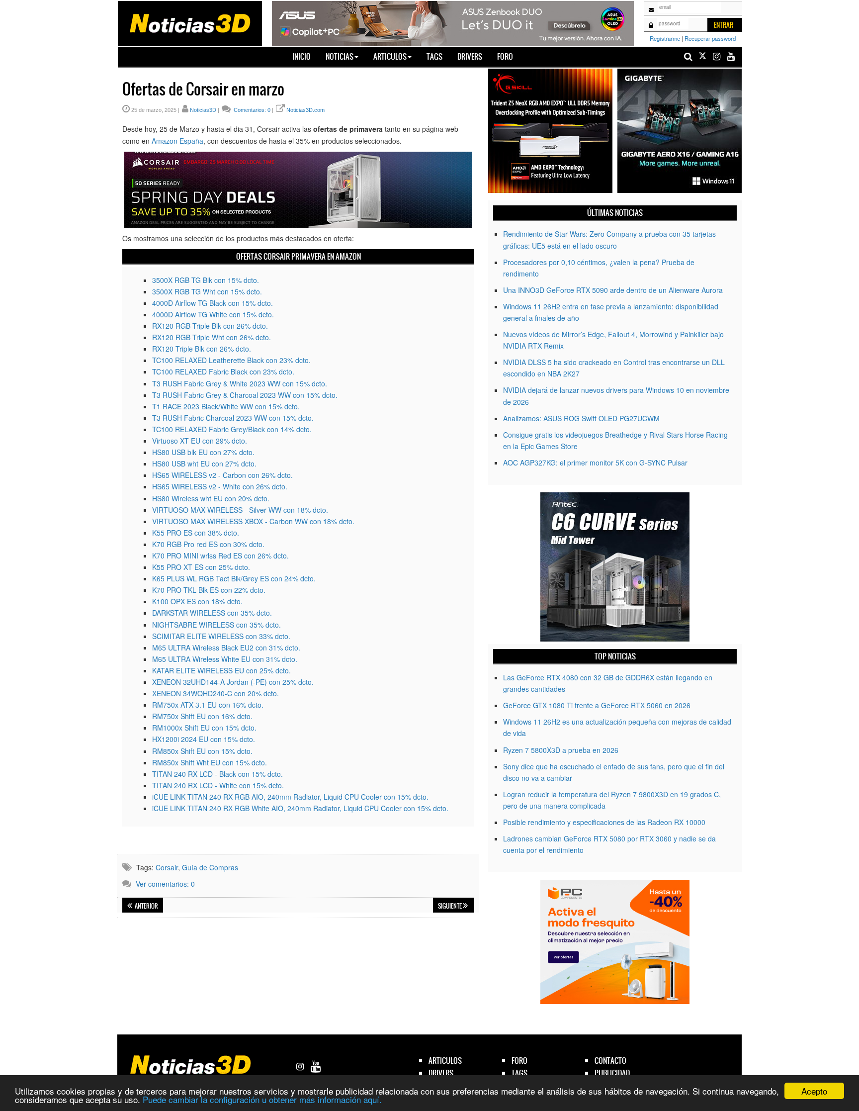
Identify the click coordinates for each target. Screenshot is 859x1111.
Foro (505, 56)
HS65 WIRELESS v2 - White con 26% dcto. (219, 486)
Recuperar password (710, 38)
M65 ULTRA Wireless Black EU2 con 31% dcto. (226, 647)
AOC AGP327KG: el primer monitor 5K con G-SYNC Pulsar (595, 462)
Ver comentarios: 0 (165, 884)
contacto (610, 1060)
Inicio (305, 56)
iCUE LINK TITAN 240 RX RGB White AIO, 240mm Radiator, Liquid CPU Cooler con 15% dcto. (300, 808)
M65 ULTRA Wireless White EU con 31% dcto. (224, 659)
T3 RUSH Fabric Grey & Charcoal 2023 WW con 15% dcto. (245, 395)
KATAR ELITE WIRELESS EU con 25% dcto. (221, 670)
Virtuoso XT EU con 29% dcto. (199, 441)
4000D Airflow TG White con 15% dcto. (213, 314)
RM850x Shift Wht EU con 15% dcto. (209, 762)
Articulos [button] (390, 56)
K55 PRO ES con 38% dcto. (195, 533)
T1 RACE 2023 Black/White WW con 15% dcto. (226, 406)
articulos (445, 1060)
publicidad (612, 1073)
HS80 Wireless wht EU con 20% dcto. (210, 498)
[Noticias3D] (189, 22)
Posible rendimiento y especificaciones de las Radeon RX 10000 (604, 822)
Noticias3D (203, 110)
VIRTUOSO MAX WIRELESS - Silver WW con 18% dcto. (240, 510)
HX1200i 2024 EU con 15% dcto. (203, 739)
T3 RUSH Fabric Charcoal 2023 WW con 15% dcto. (233, 418)
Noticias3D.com (305, 110)
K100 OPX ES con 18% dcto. (197, 601)
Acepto (814, 1091)
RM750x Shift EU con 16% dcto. (202, 716)
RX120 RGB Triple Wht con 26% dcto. (211, 337)
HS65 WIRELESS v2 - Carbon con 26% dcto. (222, 475)
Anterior (146, 906)
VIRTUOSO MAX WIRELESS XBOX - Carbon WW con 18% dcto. (253, 521)
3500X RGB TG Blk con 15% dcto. (205, 280)
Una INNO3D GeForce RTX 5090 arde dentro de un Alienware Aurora (613, 290)
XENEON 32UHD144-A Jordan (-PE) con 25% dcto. (233, 682)
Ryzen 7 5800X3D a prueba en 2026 (560, 750)
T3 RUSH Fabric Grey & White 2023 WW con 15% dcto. (239, 383)
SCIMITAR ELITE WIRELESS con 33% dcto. (221, 636)
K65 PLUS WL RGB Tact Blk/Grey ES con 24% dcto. (234, 578)
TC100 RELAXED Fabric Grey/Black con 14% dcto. (232, 429)
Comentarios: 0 (251, 110)
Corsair (167, 867)
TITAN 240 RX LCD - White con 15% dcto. (218, 785)
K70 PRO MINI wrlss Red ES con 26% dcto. (220, 555)
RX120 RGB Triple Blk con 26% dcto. (210, 326)
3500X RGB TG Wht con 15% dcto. (207, 291)
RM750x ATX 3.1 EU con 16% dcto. (207, 705)
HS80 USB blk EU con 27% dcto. (203, 452)
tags (519, 1073)
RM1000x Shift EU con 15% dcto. (204, 728)
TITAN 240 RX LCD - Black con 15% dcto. (217, 774)
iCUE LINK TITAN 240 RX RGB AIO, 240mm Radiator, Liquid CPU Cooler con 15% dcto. (290, 797)
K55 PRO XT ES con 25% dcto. (201, 567)
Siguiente (450, 906)
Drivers (469, 56)
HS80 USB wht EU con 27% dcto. (204, 463)
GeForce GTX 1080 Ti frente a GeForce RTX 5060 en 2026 (596, 705)
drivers (441, 1073)
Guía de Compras (210, 867)
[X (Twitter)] (702, 56)
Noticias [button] (339, 56)
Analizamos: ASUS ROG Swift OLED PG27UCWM (581, 418)
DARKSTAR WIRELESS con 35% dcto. (212, 613)
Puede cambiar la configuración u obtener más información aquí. (262, 1099)
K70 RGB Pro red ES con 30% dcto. (208, 544)
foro (519, 1060)
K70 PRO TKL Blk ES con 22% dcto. (208, 590)
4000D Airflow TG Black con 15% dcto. (212, 303)
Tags (434, 56)
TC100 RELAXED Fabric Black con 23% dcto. (223, 371)
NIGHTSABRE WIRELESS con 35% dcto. (216, 625)
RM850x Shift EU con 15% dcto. (202, 751)
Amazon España (177, 141)
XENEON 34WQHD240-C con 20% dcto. (215, 693)
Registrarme (665, 38)
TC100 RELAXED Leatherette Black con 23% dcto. (231, 360)
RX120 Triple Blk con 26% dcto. (201, 349)
